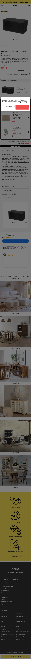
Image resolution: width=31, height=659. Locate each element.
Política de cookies (23, 102)
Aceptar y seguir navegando (22, 107)
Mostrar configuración (9, 106)
